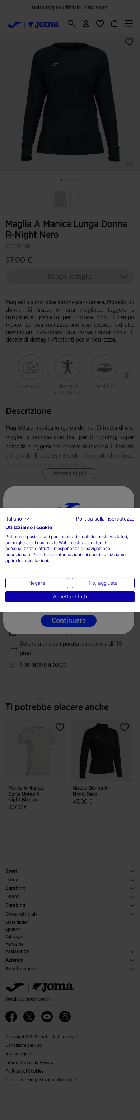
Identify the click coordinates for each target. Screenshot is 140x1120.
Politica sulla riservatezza (105, 519)
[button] (17, 519)
